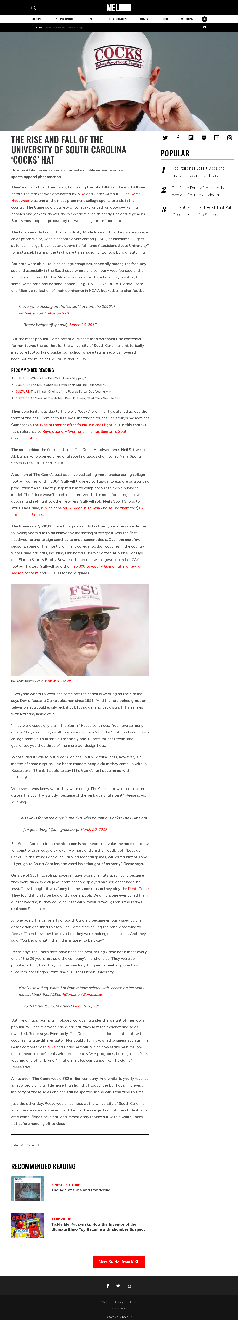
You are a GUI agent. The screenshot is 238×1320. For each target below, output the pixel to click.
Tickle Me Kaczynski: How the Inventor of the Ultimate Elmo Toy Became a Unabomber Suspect (98, 1227)
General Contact (119, 1308)
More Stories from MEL (119, 1262)
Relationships (118, 19)
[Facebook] (178, 138)
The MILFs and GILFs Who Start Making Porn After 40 (61, 385)
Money (144, 19)
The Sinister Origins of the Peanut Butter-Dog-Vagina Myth (64, 391)
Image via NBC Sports (58, 680)
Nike (81, 193)
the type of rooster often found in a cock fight (72, 424)
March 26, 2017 (82, 324)
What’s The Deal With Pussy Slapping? (51, 378)
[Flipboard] (191, 138)
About (105, 1302)
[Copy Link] (217, 138)
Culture (36, 19)
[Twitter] (165, 138)
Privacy (119, 1302)
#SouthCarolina (65, 994)
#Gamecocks (91, 994)
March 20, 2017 (93, 829)
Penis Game (138, 888)
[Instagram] (229, 138)
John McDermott (55, 27)
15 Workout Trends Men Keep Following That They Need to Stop (68, 398)
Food (165, 19)
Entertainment (63, 19)
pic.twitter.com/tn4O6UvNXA (44, 313)
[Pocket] (204, 138)
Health (91, 19)
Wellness (187, 19)
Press (133, 1302)
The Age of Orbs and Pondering (81, 1190)
